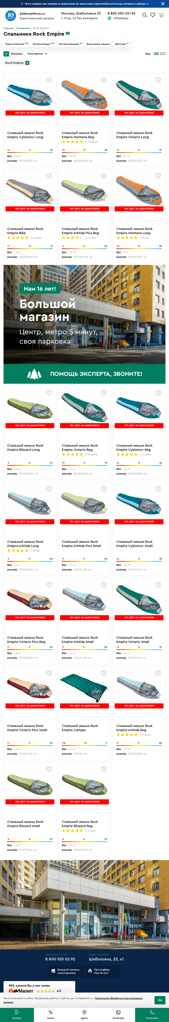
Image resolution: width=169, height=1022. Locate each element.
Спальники (23, 28)
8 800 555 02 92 (60, 959)
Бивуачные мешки (98, 44)
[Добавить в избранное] (49, 80)
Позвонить (152, 1018)
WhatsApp (121, 18)
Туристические (16, 44)
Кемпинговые (43, 44)
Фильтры (16, 53)
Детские (122, 44)
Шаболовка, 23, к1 (106, 959)
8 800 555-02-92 (121, 13)
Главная (8, 28)
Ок (160, 1000)
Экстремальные (70, 44)
